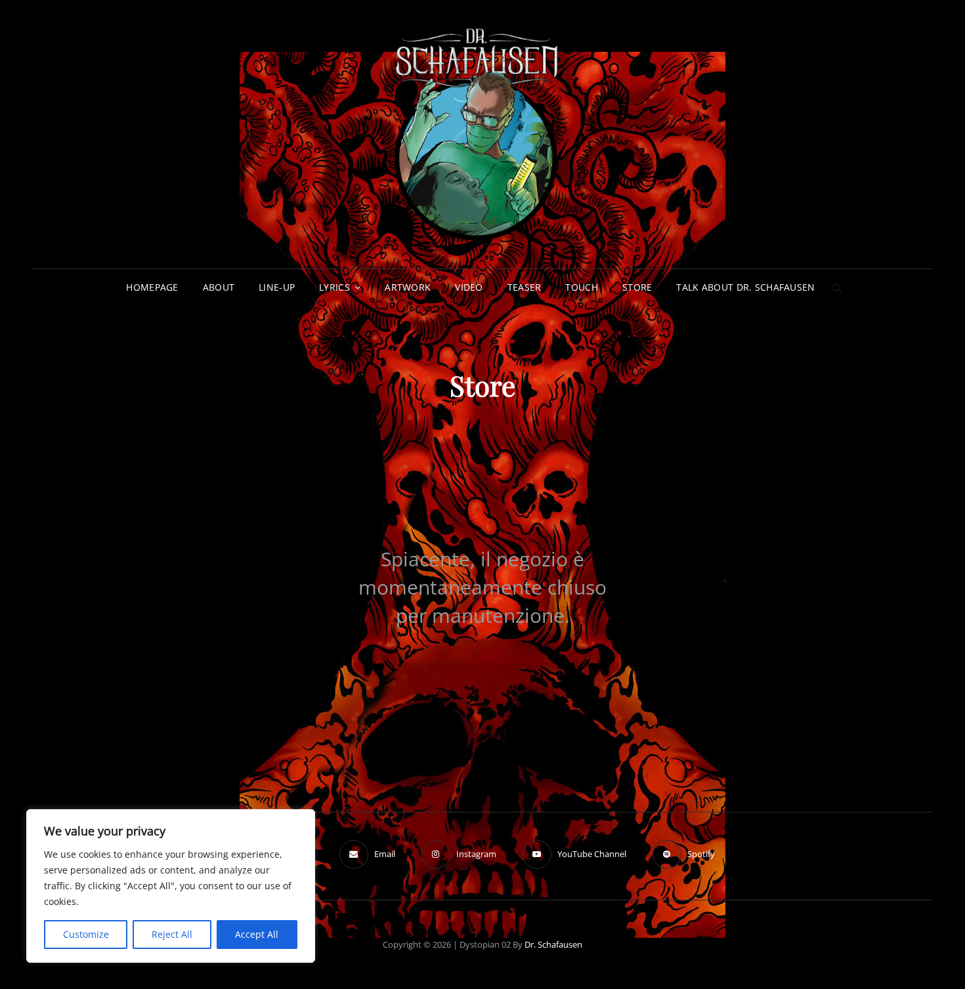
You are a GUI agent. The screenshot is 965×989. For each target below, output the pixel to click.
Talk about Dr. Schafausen (745, 287)
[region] (170, 886)
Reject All (172, 934)
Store (637, 287)
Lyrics (334, 287)
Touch (581, 287)
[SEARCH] (837, 287)
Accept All (256, 934)
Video (468, 287)
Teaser (524, 287)
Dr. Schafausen (553, 944)
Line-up (277, 287)
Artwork (408, 287)
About (218, 287)
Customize (86, 934)
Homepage (152, 287)
